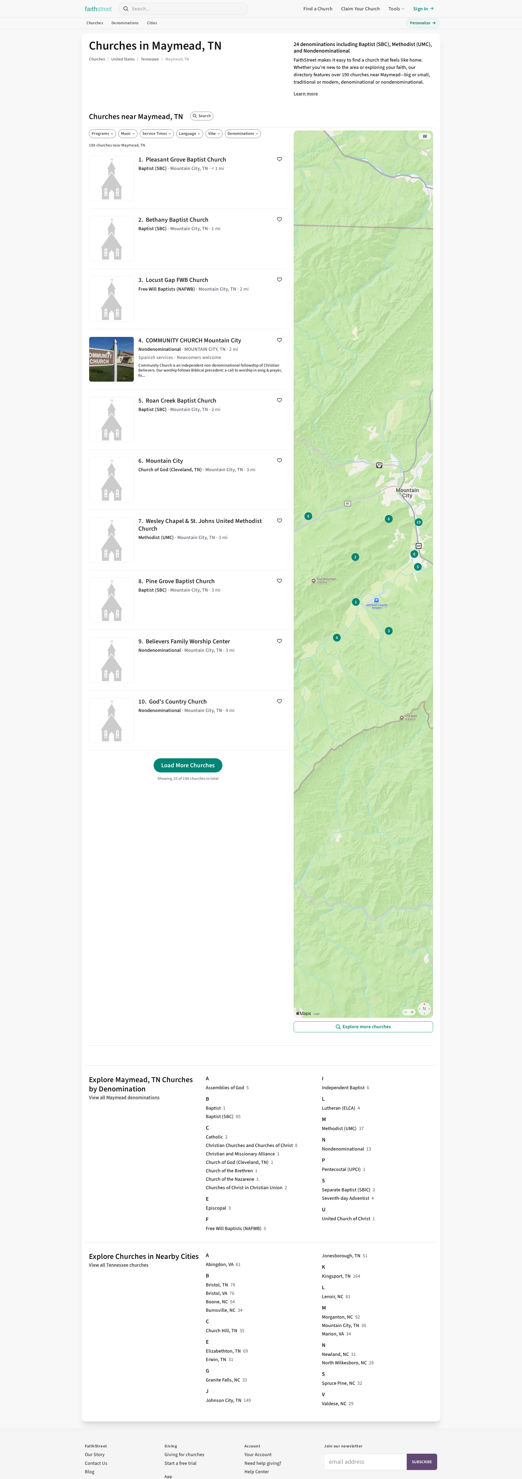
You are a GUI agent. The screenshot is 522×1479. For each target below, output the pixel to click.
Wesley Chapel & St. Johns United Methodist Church (188, 540)
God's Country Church (188, 720)
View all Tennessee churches (118, 1265)
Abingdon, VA (220, 1264)
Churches (94, 23)
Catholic (214, 1137)
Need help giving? (262, 1463)
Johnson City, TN (223, 1400)
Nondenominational (343, 1149)
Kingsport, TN (336, 1276)
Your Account (258, 1454)
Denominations (124, 23)
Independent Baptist (343, 1087)
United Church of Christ (346, 1218)
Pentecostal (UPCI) (341, 1169)
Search (204, 116)
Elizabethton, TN (223, 1351)
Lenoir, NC (332, 1296)
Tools (394, 8)
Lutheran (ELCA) (338, 1108)
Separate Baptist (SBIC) (346, 1189)
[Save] (279, 159)
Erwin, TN (216, 1359)
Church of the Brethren (229, 1170)
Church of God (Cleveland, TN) (237, 1162)
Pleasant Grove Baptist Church (188, 178)
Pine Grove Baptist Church (188, 600)
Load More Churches (188, 765)
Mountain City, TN (340, 1325)
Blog (89, 1471)
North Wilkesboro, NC (344, 1362)
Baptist (213, 1108)
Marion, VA (333, 1334)
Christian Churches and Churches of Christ (249, 1145)
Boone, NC (217, 1301)
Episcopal (216, 1208)
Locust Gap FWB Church (188, 299)
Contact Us (96, 1463)
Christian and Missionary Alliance (240, 1154)
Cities (152, 23)
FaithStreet (98, 8)
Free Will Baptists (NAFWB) (234, 1228)
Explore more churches (367, 1026)
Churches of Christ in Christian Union (244, 1187)
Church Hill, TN (221, 1330)
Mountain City (188, 480)
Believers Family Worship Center (188, 660)
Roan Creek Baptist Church (188, 419)
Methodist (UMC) (339, 1128)
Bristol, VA (216, 1293)
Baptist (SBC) (220, 1116)
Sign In (420, 8)
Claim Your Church (360, 8)
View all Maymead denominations (124, 1097)
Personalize (423, 23)
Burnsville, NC (220, 1310)
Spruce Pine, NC (338, 1383)
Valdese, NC (334, 1403)
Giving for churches (184, 1454)
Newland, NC (335, 1354)
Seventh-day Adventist (345, 1198)
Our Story (95, 1454)
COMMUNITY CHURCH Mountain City (188, 359)
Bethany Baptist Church (188, 239)
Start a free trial (180, 1463)
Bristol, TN (217, 1285)
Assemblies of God (225, 1087)
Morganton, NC (337, 1317)
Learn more (306, 93)
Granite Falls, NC (223, 1380)
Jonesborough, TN (341, 1255)
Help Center (256, 1471)
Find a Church (318, 8)
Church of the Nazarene (230, 1179)
